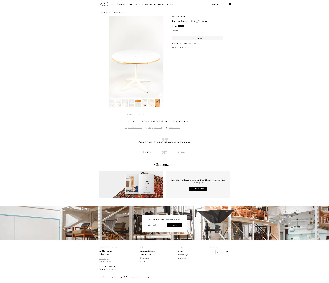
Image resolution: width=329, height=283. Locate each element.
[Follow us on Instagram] (217, 252)
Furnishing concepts (149, 4)
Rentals (136, 4)
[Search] (221, 4)
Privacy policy (144, 258)
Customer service (174, 128)
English (214, 4)
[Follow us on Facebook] (213, 252)
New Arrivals (121, 4)
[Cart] (229, 4)
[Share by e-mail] (185, 47)
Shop (130, 4)
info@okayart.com (105, 262)
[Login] (225, 4)
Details (141, 115)
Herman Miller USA (178, 16)
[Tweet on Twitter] (183, 47)
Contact (170, 4)
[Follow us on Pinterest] (222, 252)
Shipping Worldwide (155, 128)
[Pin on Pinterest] (180, 47)
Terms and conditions (147, 254)
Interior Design (183, 254)
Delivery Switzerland (135, 128)
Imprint (142, 261)
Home (101, 12)
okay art (115, 277)
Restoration (182, 258)
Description (129, 115)
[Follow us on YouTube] (227, 252)
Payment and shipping (147, 251)
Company (161, 4)
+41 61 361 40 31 (104, 259)
